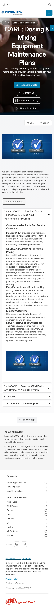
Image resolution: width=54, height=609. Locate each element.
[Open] (49, 13)
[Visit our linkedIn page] (16, 544)
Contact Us (12, 476)
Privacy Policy (12, 579)
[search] (49, 4)
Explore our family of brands (18, 558)
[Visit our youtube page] (24, 544)
